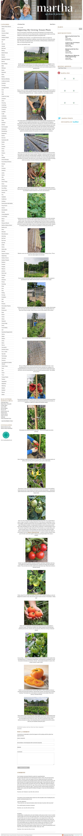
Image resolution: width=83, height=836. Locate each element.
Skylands (4, 321)
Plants (3, 277)
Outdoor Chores (5, 258)
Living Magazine (5, 214)
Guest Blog (4, 188)
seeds (3, 172)
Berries (3, 61)
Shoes (3, 319)
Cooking (3, 111)
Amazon (3, 31)
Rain (3, 301)
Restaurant (4, 310)
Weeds (3, 392)
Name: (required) (21, 738)
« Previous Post (21, 24)
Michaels (4, 231)
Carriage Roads (5, 87)
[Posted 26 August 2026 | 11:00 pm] (64, 102)
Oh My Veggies (4, 408)
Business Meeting (5, 79)
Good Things (4, 181)
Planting (3, 275)
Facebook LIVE (5, 140)
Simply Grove (4, 412)
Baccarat (4, 48)
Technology (4, 356)
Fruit (3, 166)
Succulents (4, 347)
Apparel (3, 39)
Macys (3, 218)
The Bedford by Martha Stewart (7, 363)
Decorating (4, 118)
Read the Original (68, 40)
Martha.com (4, 227)
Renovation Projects (6, 305)
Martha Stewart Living (6, 426)
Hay (2, 194)
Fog (2, 155)
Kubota (3, 212)
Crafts (3, 113)
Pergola (3, 266)
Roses (3, 314)
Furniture (4, 168)
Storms (3, 345)
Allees (3, 28)
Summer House (5, 349)
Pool (3, 288)
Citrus (3, 100)
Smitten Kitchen (4, 414)
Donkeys (4, 122)
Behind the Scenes (6, 59)
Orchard (3, 251)
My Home (4, 240)
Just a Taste (3, 406)
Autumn (3, 44)
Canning (3, 85)
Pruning (3, 295)
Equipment (4, 133)
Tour (3, 370)
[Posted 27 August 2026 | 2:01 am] (73, 78)
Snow (3, 325)
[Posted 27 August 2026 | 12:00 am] (73, 90)
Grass (3, 183)
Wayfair (3, 388)
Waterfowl (4, 383)
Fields (3, 150)
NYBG (3, 244)
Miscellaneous (5, 234)
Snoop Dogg (4, 323)
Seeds (3, 316)
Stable (3, 336)
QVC (3, 299)
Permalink (19, 728)
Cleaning (4, 103)
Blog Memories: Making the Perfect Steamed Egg (72, 56)
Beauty (3, 55)
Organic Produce (5, 253)
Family (3, 142)
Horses (3, 207)
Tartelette (3, 417)
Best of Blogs (4, 63)
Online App (4, 249)
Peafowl (3, 264)
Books (3, 70)
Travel (3, 372)
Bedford (3, 57)
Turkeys (3, 379)
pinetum (3, 271)
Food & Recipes (5, 159)
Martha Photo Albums (6, 26)
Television (4, 358)
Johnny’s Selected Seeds (33, 532)
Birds (3, 65)
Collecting (4, 105)
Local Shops (4, 216)
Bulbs (3, 74)
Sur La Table (4, 351)
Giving (3, 179)
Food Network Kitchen (6, 161)
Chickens (4, 98)
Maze (3, 229)
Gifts (3, 177)
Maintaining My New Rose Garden (71, 49)
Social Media (4, 327)
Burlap (3, 76)
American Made (5, 33)
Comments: (19, 751)
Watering (4, 385)
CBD (3, 94)
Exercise (3, 137)
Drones (3, 124)
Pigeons (3, 268)
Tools (3, 368)
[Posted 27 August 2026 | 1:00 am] (64, 90)
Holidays (4, 201)
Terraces (3, 360)
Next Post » (52, 24)
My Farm (3, 238)
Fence (3, 148)
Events (3, 135)
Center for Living (5, 96)
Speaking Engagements (7, 332)
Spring (3, 334)
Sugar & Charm (4, 415)
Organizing (4, 255)
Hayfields (4, 196)
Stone (3, 343)
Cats (3, 92)
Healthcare (4, 199)
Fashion (3, 146)
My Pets (3, 242)
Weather (3, 390)
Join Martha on (66, 122)
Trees (3, 374)
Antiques (4, 35)
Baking (3, 50)
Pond (3, 286)
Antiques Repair (5, 37)
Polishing (4, 284)
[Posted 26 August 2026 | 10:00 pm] (73, 102)
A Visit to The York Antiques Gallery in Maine (72, 43)
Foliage (3, 157)
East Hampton (5, 126)
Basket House (5, 52)
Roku (3, 312)
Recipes (3, 303)
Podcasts (4, 279)
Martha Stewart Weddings (6, 428)
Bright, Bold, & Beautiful (6, 404)
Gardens (3, 170)
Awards (3, 46)
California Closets (5, 81)
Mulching (4, 236)
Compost (4, 109)
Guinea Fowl (4, 190)
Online (3, 247)
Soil (2, 329)
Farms (3, 144)
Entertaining (4, 131)
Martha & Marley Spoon (7, 225)
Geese (3, 175)
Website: (19, 747)
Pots (3, 290)
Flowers (3, 153)
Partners (3, 262)
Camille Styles (4, 405)
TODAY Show (5, 366)
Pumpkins (4, 297)
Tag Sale (4, 353)
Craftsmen (4, 116)
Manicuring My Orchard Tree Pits (72, 37)
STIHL (3, 340)
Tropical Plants (5, 377)
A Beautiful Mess (4, 402)
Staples (3, 338)
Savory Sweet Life (5, 411)
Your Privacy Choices (28, 835)
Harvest (3, 192)
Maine (3, 220)
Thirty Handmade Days (6, 418)
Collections (4, 107)
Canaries (4, 83)
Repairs (3, 308)
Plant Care (4, 273)
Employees (4, 129)
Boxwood (4, 72)
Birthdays (4, 68)
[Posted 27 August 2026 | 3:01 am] (64, 78)
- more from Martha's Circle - (7, 420)
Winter (3, 394)
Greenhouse (4, 186)
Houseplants (4, 210)
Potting (3, 292)
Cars (3, 89)
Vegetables (4, 381)
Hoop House (4, 205)
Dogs (3, 120)
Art (2, 41)
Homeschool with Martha (7, 203)
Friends (3, 164)
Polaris (3, 281)
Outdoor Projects (5, 260)
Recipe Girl (3, 409)
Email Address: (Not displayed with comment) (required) (29, 742)
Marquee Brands (5, 223)
